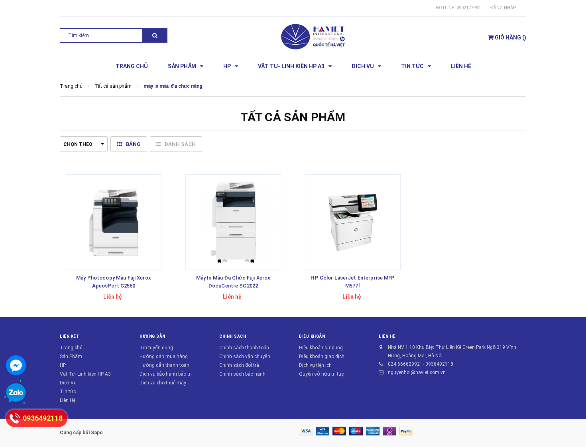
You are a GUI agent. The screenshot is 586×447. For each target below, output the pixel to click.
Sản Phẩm (71, 356)
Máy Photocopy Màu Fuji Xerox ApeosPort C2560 (113, 282)
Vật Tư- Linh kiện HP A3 (85, 374)
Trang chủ (71, 348)
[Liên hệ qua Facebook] (16, 365)
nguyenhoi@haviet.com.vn (417, 372)
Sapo (97, 432)
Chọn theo (77, 144)
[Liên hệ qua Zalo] (16, 393)
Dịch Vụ (68, 383)
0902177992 (468, 7)
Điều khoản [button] (312, 336)
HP (63, 365)
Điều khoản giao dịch (321, 356)
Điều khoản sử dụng (321, 348)
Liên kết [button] (69, 336)
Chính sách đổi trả (239, 365)
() (510, 37)
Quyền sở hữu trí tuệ (321, 374)
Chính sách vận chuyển (244, 356)
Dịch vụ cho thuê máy (163, 383)
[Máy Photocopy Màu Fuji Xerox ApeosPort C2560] (113, 222)
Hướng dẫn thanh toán (164, 365)
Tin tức (68, 391)
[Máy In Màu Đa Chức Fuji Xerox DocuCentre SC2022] (233, 222)
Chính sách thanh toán (244, 348)
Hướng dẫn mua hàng (164, 356)
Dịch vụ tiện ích (315, 365)
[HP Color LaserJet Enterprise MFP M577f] (353, 222)
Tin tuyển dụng (156, 348)
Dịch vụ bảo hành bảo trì (166, 374)
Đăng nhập (503, 7)
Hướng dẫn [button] (152, 336)
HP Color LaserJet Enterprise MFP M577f (353, 282)
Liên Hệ (67, 400)
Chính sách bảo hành (242, 374)
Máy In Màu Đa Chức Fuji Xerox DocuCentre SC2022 (233, 282)
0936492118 (439, 364)
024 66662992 (404, 364)
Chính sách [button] (232, 336)
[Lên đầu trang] (572, 431)
